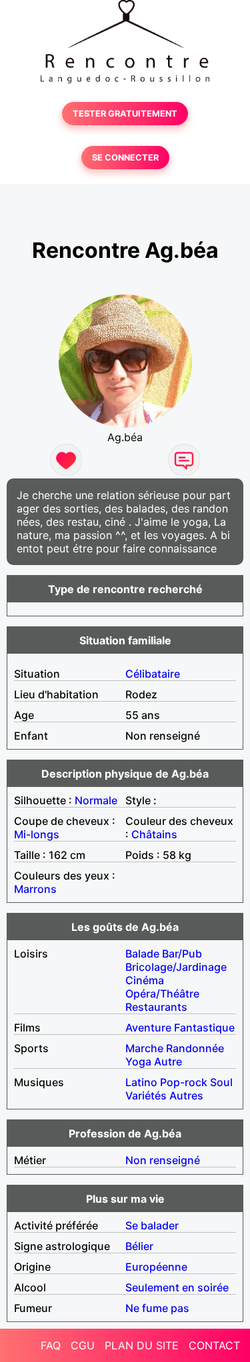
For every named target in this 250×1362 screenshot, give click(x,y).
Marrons (35, 889)
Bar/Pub (182, 953)
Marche (144, 1048)
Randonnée (195, 1048)
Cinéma (144, 980)
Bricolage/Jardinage (176, 967)
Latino (141, 1082)
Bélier (139, 1246)
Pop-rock (183, 1082)
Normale (96, 800)
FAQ (51, 1345)
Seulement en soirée (177, 1287)
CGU (83, 1345)
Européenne (156, 1266)
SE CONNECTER (125, 158)
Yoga (138, 1061)
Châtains (154, 834)
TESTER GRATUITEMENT (125, 114)
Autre (168, 1061)
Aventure (148, 1027)
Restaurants (156, 1007)
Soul (221, 1082)
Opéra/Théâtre (162, 993)
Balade (142, 953)
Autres (186, 1095)
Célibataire (152, 673)
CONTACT (214, 1345)
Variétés (146, 1095)
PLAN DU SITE (142, 1345)
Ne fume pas (157, 1308)
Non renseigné (162, 1160)
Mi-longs (36, 834)
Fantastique (204, 1027)
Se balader (152, 1225)
